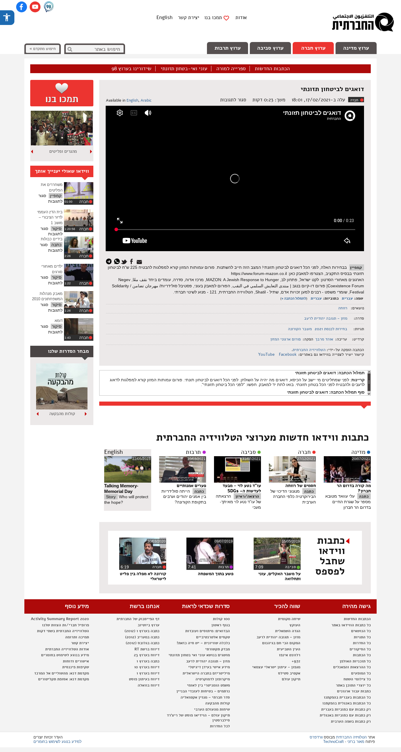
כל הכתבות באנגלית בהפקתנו (346, 703)
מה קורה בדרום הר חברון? (354, 488)
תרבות (193, 452)
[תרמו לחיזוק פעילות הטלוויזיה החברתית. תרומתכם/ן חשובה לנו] (61, 93)
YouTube (267, 354)
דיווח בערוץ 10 (146, 667)
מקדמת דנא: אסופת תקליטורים (63, 679)
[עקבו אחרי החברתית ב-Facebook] (21, 6)
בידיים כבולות (52, 239)
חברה (354, 100)
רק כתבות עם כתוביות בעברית (346, 709)
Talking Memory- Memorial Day (121, 488)
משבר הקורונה (300, 329)
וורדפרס (316, 737)
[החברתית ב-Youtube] (35, 6)
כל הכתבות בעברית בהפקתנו (347, 697)
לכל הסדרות (220, 726)
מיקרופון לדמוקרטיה (213, 679)
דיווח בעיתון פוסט (144, 679)
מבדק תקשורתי (217, 649)
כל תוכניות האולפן (355, 661)
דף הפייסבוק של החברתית (138, 619)
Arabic (146, 100)
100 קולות (221, 619)
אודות (241, 17)
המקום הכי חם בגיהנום (281, 643)
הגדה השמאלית (287, 631)
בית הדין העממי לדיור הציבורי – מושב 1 (50, 217)
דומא (59, 320)
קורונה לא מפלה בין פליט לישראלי (143, 576)
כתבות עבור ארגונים (354, 691)
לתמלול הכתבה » (294, 298)
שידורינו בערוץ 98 (131, 68)
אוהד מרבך (324, 339)
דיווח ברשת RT (146, 649)
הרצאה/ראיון (247, 496)
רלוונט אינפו (289, 655)
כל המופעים (361, 673)
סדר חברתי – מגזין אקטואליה (205, 697)
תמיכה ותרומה (77, 637)
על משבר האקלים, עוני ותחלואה (279, 576)
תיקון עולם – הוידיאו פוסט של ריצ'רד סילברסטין (198, 718)
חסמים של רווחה (300, 486)
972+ (296, 661)
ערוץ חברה (313, 47)
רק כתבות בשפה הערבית (351, 721)
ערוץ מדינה (356, 47)
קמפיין (356, 267)
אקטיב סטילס (289, 673)
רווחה (342, 308)
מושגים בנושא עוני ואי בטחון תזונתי (199, 655)
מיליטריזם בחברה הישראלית (206, 673)
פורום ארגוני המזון (285, 339)
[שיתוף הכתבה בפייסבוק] (132, 261)
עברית (347, 298)
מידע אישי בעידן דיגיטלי (209, 667)
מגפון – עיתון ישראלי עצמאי (276, 667)
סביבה (248, 452)
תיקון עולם (291, 679)
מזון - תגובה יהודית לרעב (325, 318)
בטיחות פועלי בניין (62, 414)
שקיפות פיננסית (75, 667)
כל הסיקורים (360, 649)
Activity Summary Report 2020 (60, 619)
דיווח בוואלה (148, 685)
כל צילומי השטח (357, 679)
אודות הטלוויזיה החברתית (67, 649)
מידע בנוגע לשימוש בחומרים (65, 655)
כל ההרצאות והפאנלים (352, 667)
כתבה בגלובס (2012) (142, 643)
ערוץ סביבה (270, 47)
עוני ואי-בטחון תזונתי (184, 68)
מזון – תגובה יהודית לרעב (278, 637)
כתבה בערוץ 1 (148, 661)
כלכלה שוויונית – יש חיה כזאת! (203, 643)
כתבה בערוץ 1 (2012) (141, 631)
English (164, 17)
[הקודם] (91, 152)
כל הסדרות (362, 643)
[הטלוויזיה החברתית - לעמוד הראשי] (363, 23)
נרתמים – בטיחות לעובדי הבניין (203, 691)
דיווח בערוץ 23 (146, 655)
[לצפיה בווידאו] (78, 190)
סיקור (56, 228)
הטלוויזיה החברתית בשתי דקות (63, 631)
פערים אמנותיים (191, 486)
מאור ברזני (355, 741)
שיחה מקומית (289, 619)
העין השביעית (288, 649)
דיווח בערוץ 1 (148, 673)
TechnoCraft (333, 741)
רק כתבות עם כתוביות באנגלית (345, 715)
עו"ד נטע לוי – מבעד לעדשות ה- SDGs (242, 488)
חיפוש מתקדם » (42, 48)
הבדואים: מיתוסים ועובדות (207, 631)
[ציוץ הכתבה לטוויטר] (125, 261)
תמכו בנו (213, 18)
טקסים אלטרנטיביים (213, 637)
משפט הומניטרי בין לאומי (208, 685)
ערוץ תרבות (228, 47)
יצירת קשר (188, 17)
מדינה (358, 452)
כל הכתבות (362, 655)
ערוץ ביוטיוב (148, 625)
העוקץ (294, 625)
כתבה (364, 496)
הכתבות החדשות (272, 68)
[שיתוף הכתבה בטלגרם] (110, 261)
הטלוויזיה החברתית (309, 349)
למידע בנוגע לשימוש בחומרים (57, 741)
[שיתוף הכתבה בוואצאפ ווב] (117, 261)
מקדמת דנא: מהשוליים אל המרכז (61, 673)
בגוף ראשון (220, 625)
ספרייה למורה (231, 68)
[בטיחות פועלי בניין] (61, 408)
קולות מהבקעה (217, 703)
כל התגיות (362, 637)
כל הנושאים (361, 631)
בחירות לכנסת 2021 (331, 329)
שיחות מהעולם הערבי (212, 709)
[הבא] (32, 152)
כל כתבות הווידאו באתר (351, 625)
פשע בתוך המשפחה (215, 574)
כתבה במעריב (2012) (142, 637)
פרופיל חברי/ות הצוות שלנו (65, 625)
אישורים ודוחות (76, 661)
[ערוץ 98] (48, 7)
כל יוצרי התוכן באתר (353, 685)
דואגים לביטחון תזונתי (332, 89)
